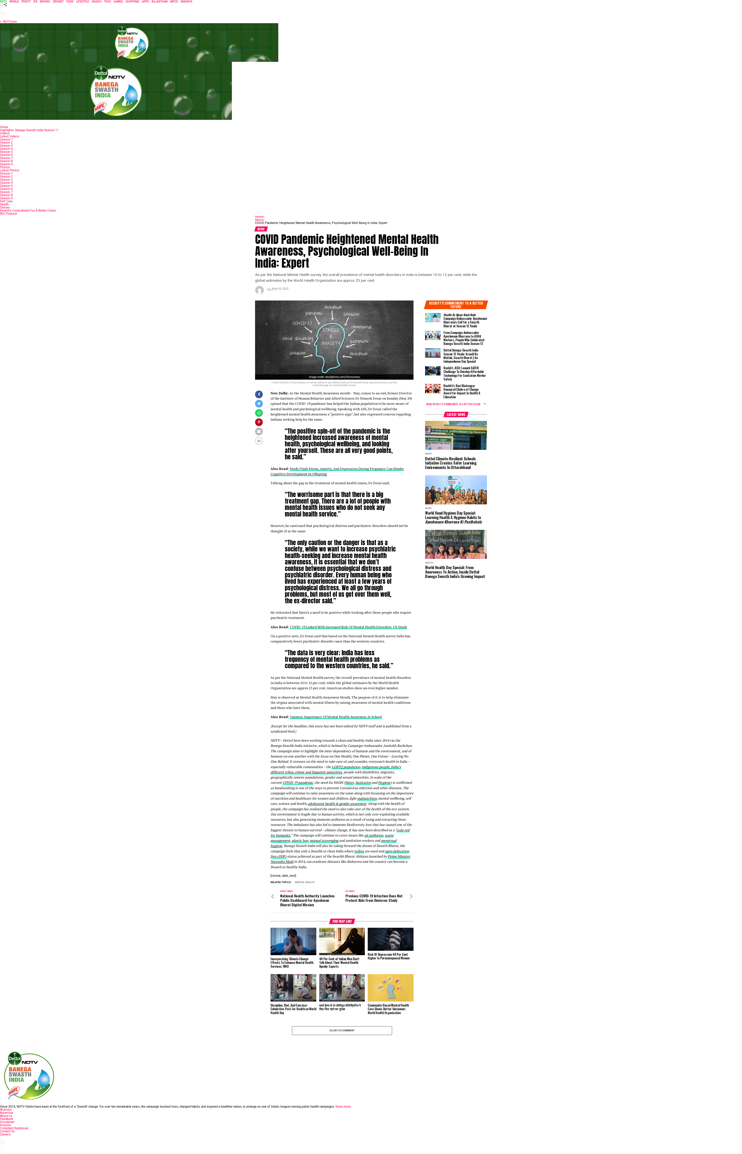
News (259, 220)
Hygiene (384, 782)
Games (118, 1)
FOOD (69, 1)
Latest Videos (9, 136)
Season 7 (6, 158)
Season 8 (6, 161)
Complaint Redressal (14, 1128)
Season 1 (6, 139)
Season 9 (6, 164)
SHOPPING (132, 1)
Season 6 (6, 155)
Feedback (6, 1119)
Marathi (186, 1)
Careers (5, 1134)
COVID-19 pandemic (298, 782)
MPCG (174, 1)
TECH (107, 1)
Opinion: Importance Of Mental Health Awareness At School (336, 717)
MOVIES (45, 1)
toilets (359, 851)
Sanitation (363, 782)
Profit (26, 1)
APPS (145, 1)
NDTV (3, 1)
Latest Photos (9, 170)
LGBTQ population (346, 767)
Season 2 (6, 142)
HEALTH (96, 1)
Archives (6, 1109)
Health (4, 204)
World (14, 1)
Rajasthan (160, 1)
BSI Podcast (8, 213)
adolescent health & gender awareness (337, 803)
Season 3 (6, 145)
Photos (5, 167)
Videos (5, 133)
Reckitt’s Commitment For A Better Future (28, 210)
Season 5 (6, 152)
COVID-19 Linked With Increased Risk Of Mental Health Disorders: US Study (348, 627)
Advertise (6, 1113)
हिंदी (35, 1)
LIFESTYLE (82, 1)
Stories (5, 207)
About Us (6, 1116)
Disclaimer (7, 1122)
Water (349, 782)
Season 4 (6, 149)
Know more (343, 1106)
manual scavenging (324, 840)
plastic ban (300, 840)
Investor (5, 1125)
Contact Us (7, 1131)
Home (4, 127)
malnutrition (367, 798)
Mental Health (305, 882)
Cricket (58, 1)
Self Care (6, 201)
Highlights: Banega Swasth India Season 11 (29, 130)
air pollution (373, 835)
